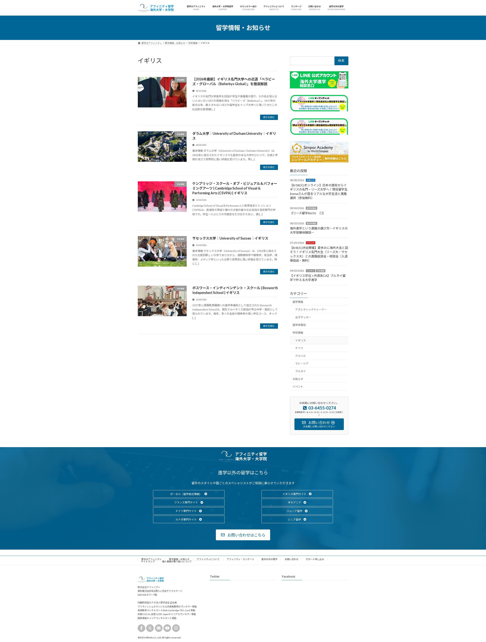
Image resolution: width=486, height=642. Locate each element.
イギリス (300, 340)
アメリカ (300, 355)
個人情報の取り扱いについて (177, 561)
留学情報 (298, 301)
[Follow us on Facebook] (141, 628)
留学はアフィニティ (151, 559)
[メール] (159, 628)
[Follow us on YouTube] (167, 628)
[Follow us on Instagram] (176, 628)
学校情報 (320, 271)
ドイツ (299, 348)
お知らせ (310, 180)
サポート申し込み (315, 559)
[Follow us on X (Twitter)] (150, 628)
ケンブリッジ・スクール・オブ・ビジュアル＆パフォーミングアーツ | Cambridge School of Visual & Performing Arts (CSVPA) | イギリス (234, 188)
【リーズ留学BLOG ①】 (307, 213)
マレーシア (301, 363)
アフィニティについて (208, 559)
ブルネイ (310, 271)
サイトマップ (148, 561)
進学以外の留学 (269, 559)
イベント (310, 243)
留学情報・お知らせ (179, 559)
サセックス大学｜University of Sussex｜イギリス (230, 238)
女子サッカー (303, 317)
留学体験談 (311, 208)
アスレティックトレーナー (311, 309)
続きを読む (269, 117)
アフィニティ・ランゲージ (240, 559)
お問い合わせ (291, 559)
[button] (189, 494)
